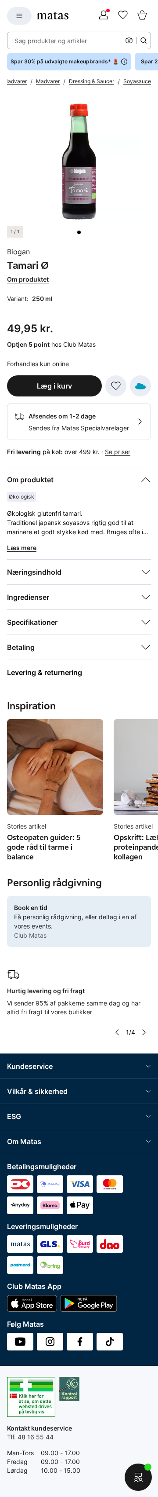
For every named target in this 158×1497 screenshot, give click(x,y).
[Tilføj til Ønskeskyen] (140, 385)
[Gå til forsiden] (52, 15)
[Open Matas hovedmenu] (19, 16)
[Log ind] (103, 16)
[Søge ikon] (143, 40)
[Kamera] (129, 40)
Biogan (18, 251)
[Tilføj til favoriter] (115, 385)
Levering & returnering (44, 672)
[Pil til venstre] (117, 1032)
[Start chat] (138, 1477)
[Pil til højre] (144, 1032)
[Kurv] (142, 16)
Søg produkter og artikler (50, 40)
